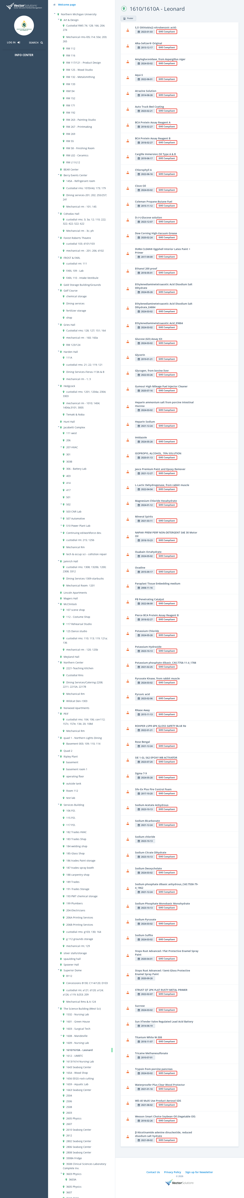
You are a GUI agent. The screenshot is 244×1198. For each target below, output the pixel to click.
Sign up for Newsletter (199, 1172)
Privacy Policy (172, 1172)
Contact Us (153, 1172)
